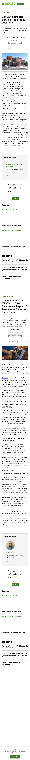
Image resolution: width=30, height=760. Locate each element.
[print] (27, 49)
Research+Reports (7, 296)
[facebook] (9, 49)
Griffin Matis (15, 329)
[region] (15, 753)
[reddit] (18, 49)
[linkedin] (12, 49)
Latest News (5, 12)
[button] (3, 4)
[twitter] (15, 49)
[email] (20, 49)
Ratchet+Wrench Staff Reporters (15, 37)
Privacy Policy (17, 752)
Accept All (15, 756)
